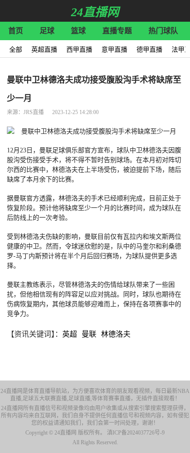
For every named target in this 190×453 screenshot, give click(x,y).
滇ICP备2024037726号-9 (136, 432)
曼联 (89, 334)
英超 (69, 334)
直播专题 (117, 31)
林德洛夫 (116, 334)
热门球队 (163, 31)
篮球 (78, 31)
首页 (15, 31)
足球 (47, 31)
